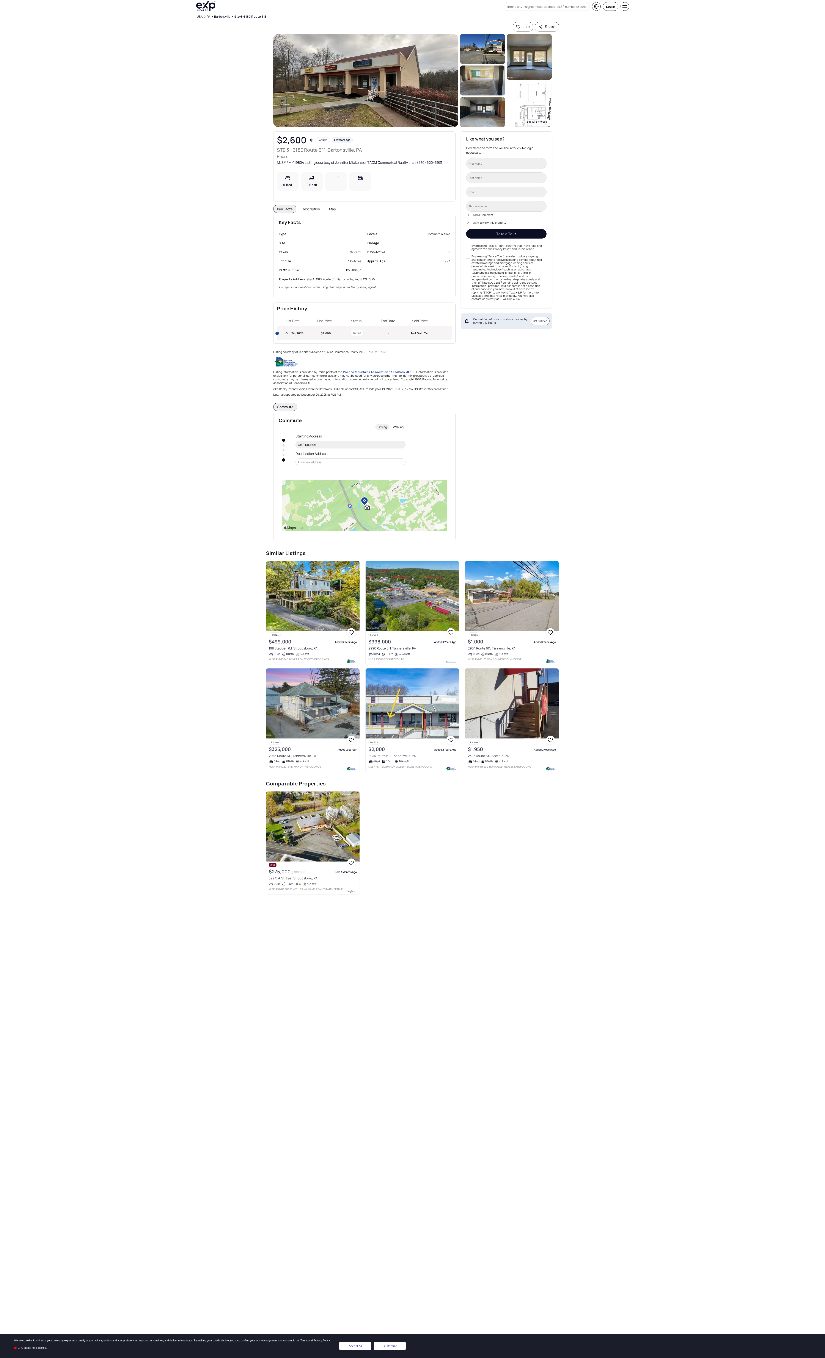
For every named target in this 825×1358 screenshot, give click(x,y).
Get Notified (540, 321)
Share (550, 26)
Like (526, 26)
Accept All (355, 1346)
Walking (398, 427)
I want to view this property (488, 223)
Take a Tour (506, 233)
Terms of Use (525, 249)
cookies (28, 1340)
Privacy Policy (321, 1340)
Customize (390, 1346)
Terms (304, 1340)
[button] (366, 80)
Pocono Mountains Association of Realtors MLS (377, 372)
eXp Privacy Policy (499, 249)
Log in (610, 7)
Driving (382, 427)
